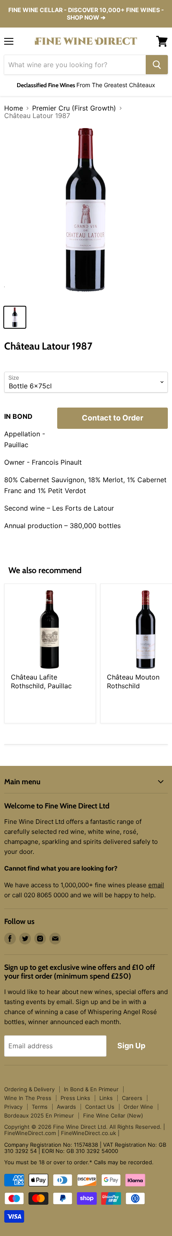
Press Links (75, 1098)
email (156, 885)
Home (13, 108)
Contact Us (99, 1106)
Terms (40, 1106)
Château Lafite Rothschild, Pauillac (41, 681)
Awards (66, 1106)
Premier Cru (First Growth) (74, 108)
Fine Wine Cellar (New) (113, 1115)
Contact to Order (112, 417)
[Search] (157, 64)
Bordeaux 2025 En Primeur (39, 1115)
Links (106, 1098)
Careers (132, 1098)
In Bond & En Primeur (91, 1089)
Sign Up (131, 1045)
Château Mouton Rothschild (133, 681)
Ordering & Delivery (29, 1089)
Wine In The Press (27, 1098)
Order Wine (138, 1106)
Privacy (13, 1106)
